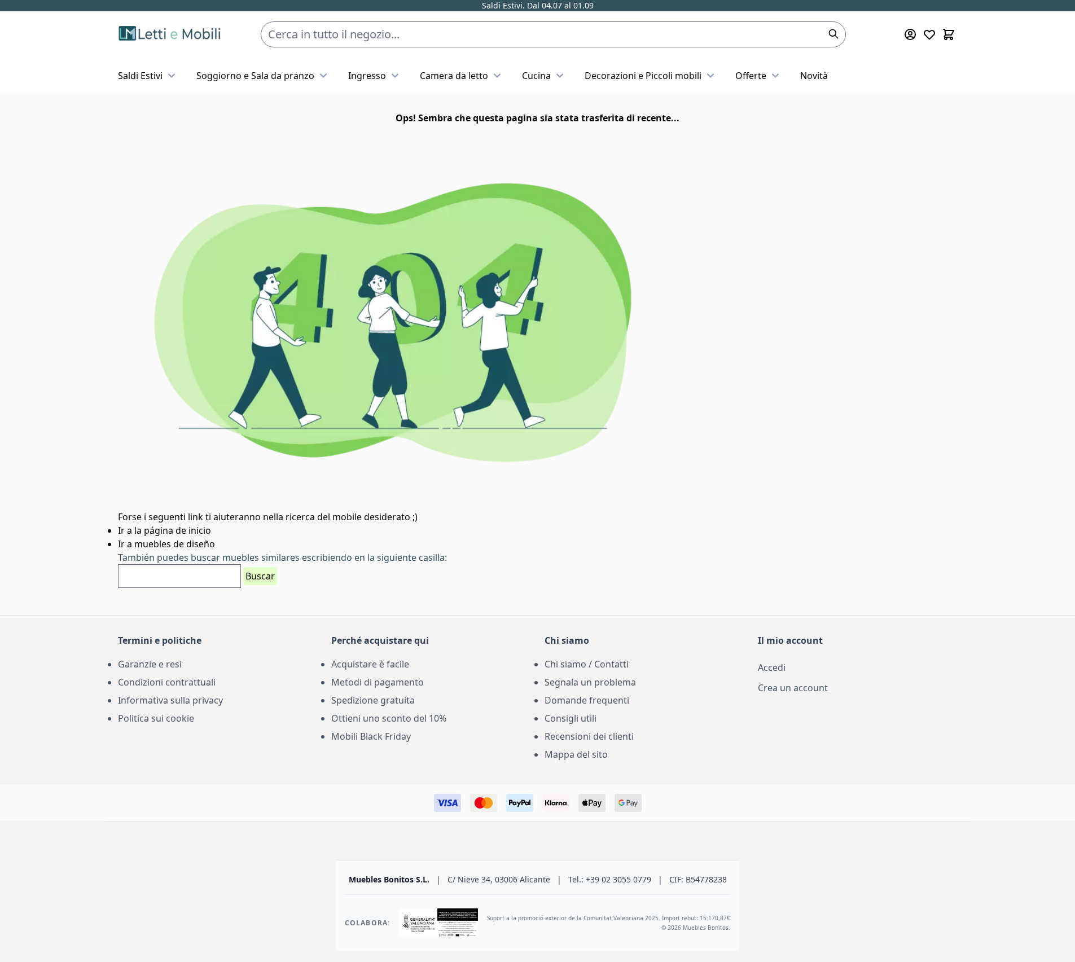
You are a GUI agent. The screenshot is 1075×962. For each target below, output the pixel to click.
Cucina (536, 75)
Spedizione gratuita (373, 700)
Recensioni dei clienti (589, 736)
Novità (814, 75)
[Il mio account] (910, 34)
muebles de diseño (174, 544)
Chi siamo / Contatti (587, 664)
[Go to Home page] (171, 34)
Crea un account (793, 688)
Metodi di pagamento (377, 682)
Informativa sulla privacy (170, 700)
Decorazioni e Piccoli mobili (643, 75)
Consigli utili (570, 718)
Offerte (750, 75)
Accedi (772, 667)
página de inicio (177, 530)
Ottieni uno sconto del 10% (388, 718)
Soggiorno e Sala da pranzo (255, 75)
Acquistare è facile (370, 664)
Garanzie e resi (150, 664)
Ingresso (367, 75)
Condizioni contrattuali (167, 682)
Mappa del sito (576, 754)
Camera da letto (454, 75)
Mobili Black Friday (371, 736)
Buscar (260, 576)
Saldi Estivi (140, 75)
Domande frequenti (587, 700)
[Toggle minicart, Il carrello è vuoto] (949, 34)
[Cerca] (833, 33)
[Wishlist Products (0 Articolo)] (929, 34)
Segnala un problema (590, 682)
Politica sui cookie (156, 718)
